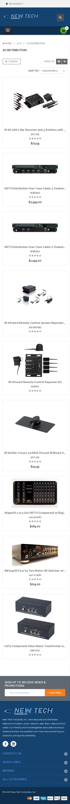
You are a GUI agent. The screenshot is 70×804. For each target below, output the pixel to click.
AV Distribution (36, 43)
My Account (15, 3)
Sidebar (13, 61)
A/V (19, 43)
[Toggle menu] (7, 30)
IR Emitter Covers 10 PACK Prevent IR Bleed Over (36, 452)
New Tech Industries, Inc (23, 792)
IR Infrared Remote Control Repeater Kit (35, 382)
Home (8, 43)
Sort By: (33, 70)
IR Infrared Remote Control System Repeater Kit (36, 322)
